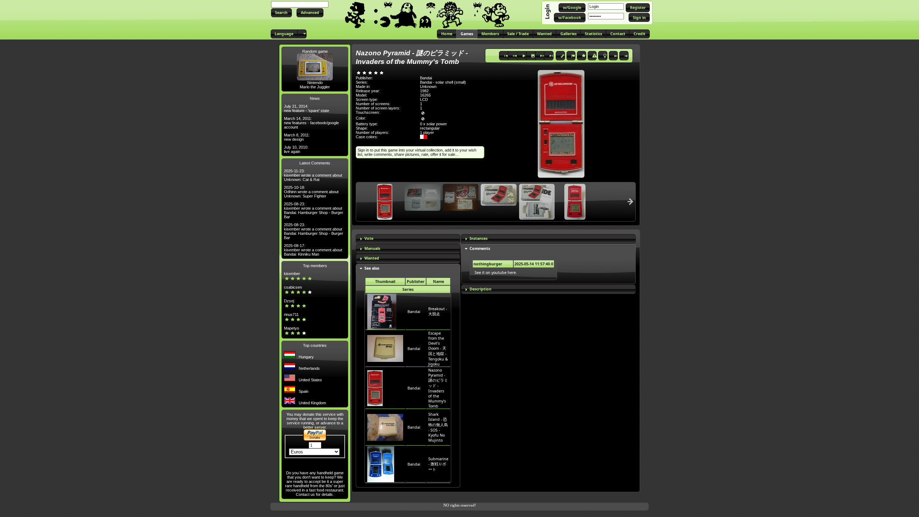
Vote (368, 238)
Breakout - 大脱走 (437, 311)
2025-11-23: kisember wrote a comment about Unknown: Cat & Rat (313, 175)
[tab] (408, 239)
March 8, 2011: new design (297, 137)
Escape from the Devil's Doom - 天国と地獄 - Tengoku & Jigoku (438, 349)
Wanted (371, 258)
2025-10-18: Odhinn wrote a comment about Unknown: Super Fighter (311, 191)
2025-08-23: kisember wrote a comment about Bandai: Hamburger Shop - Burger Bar (313, 210)
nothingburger (488, 263)
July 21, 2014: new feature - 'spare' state (306, 108)
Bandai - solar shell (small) (443, 82)
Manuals (372, 248)
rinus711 (291, 314)
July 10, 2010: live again (296, 149)
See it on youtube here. (496, 272)
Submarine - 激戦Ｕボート (438, 464)
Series (408, 289)
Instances (479, 238)
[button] (281, 12)
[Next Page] (630, 201)
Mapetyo (291, 328)
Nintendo (315, 82)
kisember (292, 273)
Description (480, 289)
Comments (480, 248)
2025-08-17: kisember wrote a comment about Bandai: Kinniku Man (313, 249)
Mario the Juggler (315, 87)
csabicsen (293, 287)
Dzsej (289, 301)
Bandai (413, 311)
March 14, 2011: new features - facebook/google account (311, 122)
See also (371, 268)
